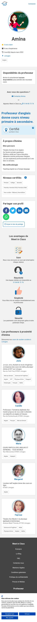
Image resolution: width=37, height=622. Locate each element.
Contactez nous (18, 563)
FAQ (18, 558)
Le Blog (18, 554)
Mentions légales (19, 568)
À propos (18, 549)
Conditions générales (18, 572)
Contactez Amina (19, 96)
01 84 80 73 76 (28, 104)
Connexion (32, 4)
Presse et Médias (18, 582)
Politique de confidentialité (18, 577)
